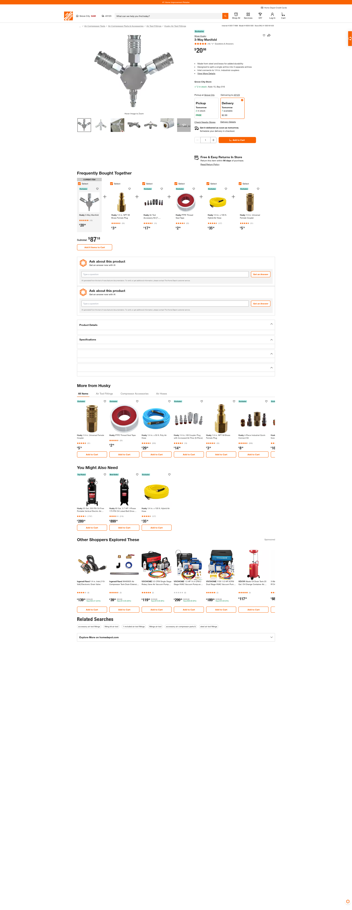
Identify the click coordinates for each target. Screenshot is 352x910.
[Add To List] (264, 35)
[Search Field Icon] (225, 16)
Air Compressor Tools (94, 26)
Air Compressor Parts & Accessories (126, 26)
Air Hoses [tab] (161, 393)
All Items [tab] (83, 393)
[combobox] (168, 16)
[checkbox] (79, 183)
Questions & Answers (224, 44)
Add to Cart (239, 140)
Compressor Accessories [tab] (134, 393)
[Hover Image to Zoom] (134, 71)
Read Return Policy (209, 164)
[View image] (84, 125)
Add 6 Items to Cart (94, 247)
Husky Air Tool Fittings (175, 26)
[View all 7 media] (184, 125)
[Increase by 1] (213, 140)
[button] (176, 325)
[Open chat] (350, 38)
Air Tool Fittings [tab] (104, 393)
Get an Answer (260, 274)
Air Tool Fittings (153, 26)
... (80, 26)
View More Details (206, 73)
